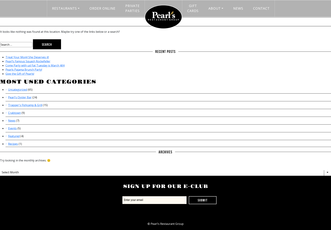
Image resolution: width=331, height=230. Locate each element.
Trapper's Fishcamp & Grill (25, 105)
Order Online (102, 8)
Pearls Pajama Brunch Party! (24, 69)
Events (12, 128)
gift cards (193, 8)
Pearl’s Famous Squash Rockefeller (28, 61)
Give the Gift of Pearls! (20, 74)
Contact (261, 8)
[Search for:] (16, 44)
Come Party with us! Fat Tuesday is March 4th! (35, 65)
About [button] (214, 8)
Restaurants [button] (64, 8)
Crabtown (14, 113)
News (238, 8)
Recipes (13, 144)
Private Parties (132, 8)
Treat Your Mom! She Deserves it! (27, 57)
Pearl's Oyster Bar (20, 97)
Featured (14, 136)
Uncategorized (17, 89)
